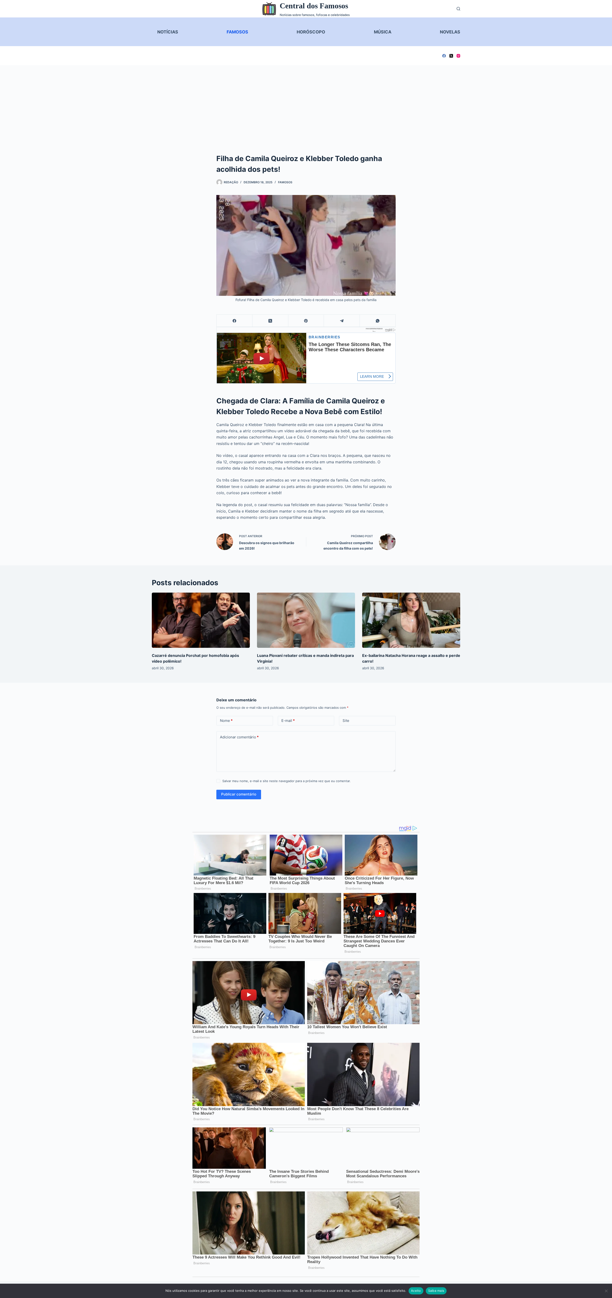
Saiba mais (436, 1291)
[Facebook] (444, 56)
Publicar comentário (238, 794)
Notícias (167, 31)
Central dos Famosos (314, 5)
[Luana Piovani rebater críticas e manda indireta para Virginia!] (306, 620)
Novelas (450, 31)
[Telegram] (342, 321)
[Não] (606, 1290)
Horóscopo (311, 31)
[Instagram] (458, 56)
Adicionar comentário (239, 737)
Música (382, 31)
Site (346, 720)
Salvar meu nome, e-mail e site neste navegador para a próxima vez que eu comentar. (286, 781)
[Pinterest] (306, 321)
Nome (226, 720)
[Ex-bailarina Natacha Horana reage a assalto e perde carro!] (411, 620)
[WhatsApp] (378, 321)
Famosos (237, 31)
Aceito (416, 1291)
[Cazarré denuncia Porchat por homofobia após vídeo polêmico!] (201, 620)
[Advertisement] (306, 101)
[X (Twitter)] (451, 56)
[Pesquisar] (458, 9)
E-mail (288, 720)
